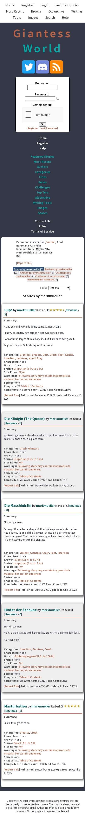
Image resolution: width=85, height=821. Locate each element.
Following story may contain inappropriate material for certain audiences (37, 377)
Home (10, 5)
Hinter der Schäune (20, 609)
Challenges (42, 187)
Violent (24, 553)
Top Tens (43, 192)
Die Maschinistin (17, 505)
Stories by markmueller (27, 269)
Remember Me (42, 105)
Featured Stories (67, 5)
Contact (50, 242)
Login (44, 5)
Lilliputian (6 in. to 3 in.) (28, 368)
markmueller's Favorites (40, 279)
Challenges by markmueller (35, 272)
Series (42, 182)
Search (50, 17)
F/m (21, 462)
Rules (42, 226)
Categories (42, 172)
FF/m (22, 372)
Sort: (43, 288)
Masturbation (15, 706)
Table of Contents (31, 386)
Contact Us (42, 221)
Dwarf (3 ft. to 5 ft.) (25, 743)
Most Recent (15, 11)
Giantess (25, 355)
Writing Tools (42, 203)
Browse (36, 11)
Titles (43, 177)
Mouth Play (35, 358)
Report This (24, 263)
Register (27, 5)
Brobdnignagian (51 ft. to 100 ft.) (34, 656)
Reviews (71, 310)
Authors (42, 167)
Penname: (42, 83)
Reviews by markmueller (58, 269)
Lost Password (49, 128)
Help (65, 17)
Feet (61, 355)
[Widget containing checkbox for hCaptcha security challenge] (53, 114)
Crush (53, 355)
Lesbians (22, 358)
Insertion (9, 358)
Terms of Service (42, 231)
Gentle (69, 355)
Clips (8, 309)
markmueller (26, 310)
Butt (45, 355)
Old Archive (56, 11)
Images (33, 17)
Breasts (36, 355)
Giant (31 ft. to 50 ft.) (27, 560)
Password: (42, 94)
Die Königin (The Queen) (24, 418)
